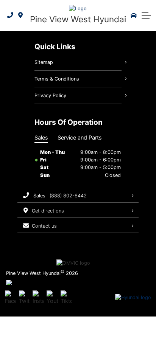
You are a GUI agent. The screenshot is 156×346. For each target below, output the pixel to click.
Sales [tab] (41, 137)
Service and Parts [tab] (80, 137)
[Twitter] (24, 297)
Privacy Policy (50, 95)
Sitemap (43, 62)
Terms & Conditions (56, 79)
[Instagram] (38, 297)
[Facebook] (10, 297)
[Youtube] (52, 297)
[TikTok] (66, 297)
